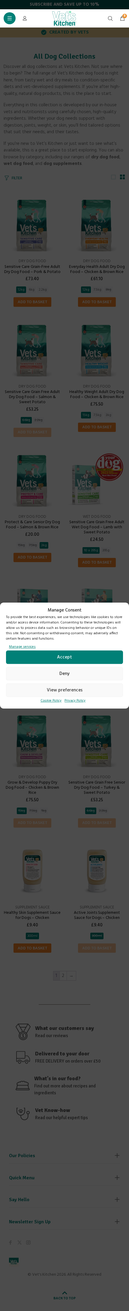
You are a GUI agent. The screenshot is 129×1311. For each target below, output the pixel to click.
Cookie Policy (51, 701)
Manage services (22, 647)
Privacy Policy (75, 701)
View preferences (64, 690)
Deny (64, 673)
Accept (64, 657)
